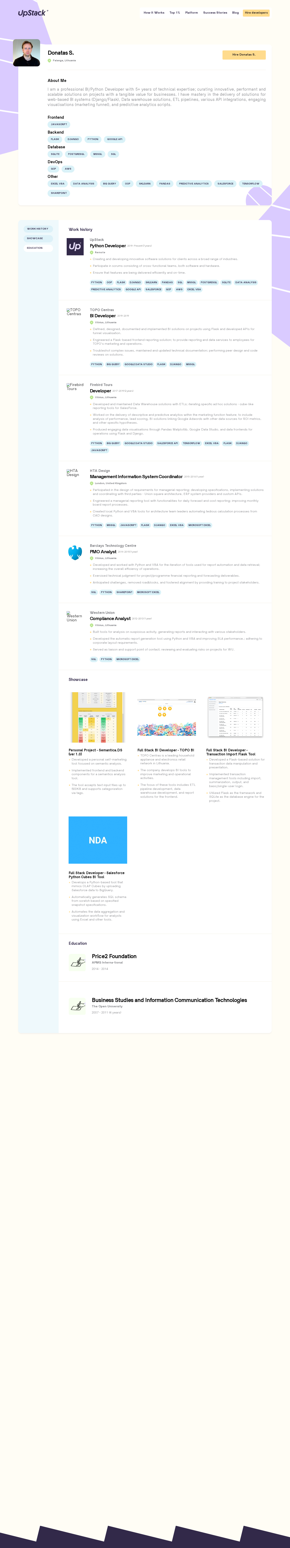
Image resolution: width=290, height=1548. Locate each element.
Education (34, 248)
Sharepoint (59, 193)
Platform (191, 12)
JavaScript (59, 124)
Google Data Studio (139, 364)
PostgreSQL (76, 154)
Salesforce (225, 184)
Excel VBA (58, 184)
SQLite (55, 154)
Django (73, 139)
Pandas (164, 184)
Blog (235, 12)
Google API (114, 139)
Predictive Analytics (194, 184)
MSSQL (97, 154)
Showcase (35, 238)
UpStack (33, 13)
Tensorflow (250, 184)
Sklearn (145, 184)
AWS (68, 169)
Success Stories (215, 12)
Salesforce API (167, 443)
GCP (53, 169)
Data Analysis (83, 184)
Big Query (109, 184)
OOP (127, 184)
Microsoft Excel (200, 525)
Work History (37, 229)
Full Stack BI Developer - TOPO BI (165, 750)
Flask (55, 139)
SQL (113, 154)
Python (93, 139)
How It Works (154, 12)
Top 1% (174, 12)
